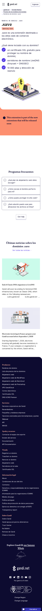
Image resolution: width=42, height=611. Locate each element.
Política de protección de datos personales (18, 503)
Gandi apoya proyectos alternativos (15, 522)
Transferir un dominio (9, 456)
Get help (21, 217)
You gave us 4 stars (21, 580)
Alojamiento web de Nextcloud (13, 381)
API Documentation (9, 444)
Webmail (5, 419)
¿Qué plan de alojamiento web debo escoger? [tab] (22, 181)
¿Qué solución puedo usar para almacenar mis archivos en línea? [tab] (21, 205)
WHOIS (4, 426)
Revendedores (7, 409)
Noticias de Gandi (8, 532)
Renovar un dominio (9, 460)
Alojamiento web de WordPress (13, 378)
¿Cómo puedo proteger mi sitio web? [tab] (22, 198)
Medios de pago (8, 497)
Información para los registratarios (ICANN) (17, 494)
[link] (10, 577)
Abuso (4, 478)
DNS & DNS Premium (9, 397)
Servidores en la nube (10, 466)
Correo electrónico (9, 391)
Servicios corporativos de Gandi (13, 406)
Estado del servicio (9, 438)
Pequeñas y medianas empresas (13, 413)
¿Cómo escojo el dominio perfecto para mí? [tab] (22, 190)
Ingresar (35, 4)
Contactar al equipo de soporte (13, 434)
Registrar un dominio (9, 453)
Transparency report (9, 510)
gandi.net (6, 9)
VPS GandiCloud (8, 387)
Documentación (7, 441)
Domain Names (16, 9)
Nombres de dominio (9, 368)
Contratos (5, 485)
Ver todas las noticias (21, 250)
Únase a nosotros (8, 535)
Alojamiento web (8, 374)
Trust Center (6, 525)
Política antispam (8, 500)
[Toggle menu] (3, 4)
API (3, 422)
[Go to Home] (12, 4)
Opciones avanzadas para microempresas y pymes (20, 416)
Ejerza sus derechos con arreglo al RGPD (17, 507)
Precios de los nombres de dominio (14, 12)
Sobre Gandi (6, 519)
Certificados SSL (8, 394)
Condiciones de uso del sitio (12, 481)
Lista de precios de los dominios (13, 371)
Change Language (21, 601)
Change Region (20, 597)
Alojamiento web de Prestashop (13, 384)
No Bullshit (6, 528)
